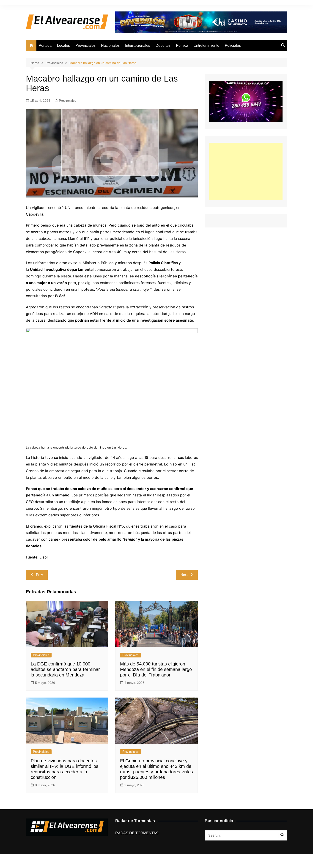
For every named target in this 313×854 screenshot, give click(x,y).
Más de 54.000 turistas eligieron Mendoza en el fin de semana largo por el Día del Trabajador (156, 669)
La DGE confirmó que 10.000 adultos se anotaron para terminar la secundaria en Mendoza (65, 669)
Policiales (233, 45)
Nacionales (110, 45)
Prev (39, 575)
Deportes (163, 45)
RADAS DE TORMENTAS (137, 833)
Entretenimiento (206, 45)
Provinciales (85, 45)
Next (184, 575)
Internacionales (137, 45)
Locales (63, 45)
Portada (45, 45)
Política (182, 45)
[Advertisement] (246, 171)
